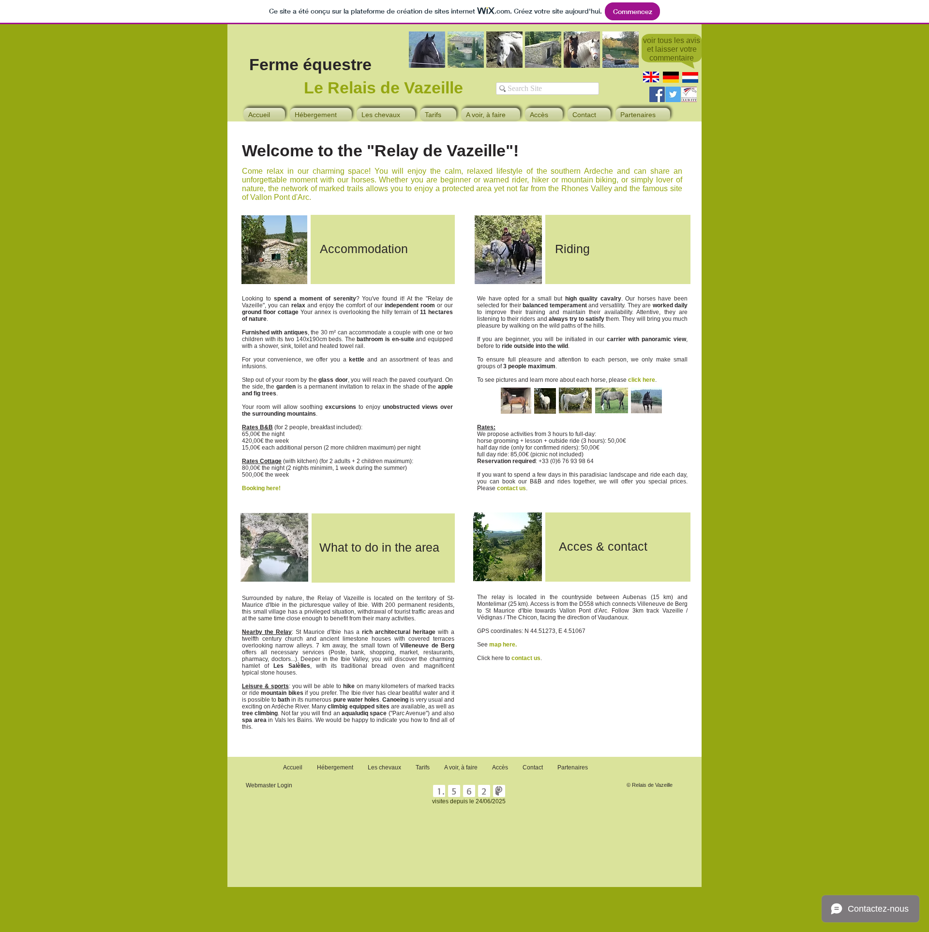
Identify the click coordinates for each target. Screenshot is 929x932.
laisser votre (676, 49)
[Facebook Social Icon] (657, 94)
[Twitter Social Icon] (673, 94)
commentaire (671, 58)
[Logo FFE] (689, 94)
